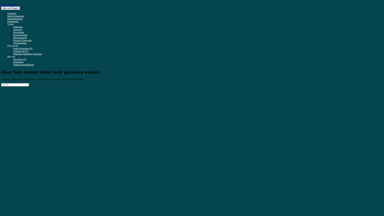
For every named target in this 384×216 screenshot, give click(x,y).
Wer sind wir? (19, 59)
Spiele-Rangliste (15, 19)
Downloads (18, 32)
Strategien (18, 27)
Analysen (17, 29)
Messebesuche (20, 37)
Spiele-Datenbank (15, 16)
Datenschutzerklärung (23, 64)
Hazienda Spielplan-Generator (27, 54)
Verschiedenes (20, 43)
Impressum (18, 62)
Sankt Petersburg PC (23, 48)
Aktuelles (11, 13)
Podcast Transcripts (22, 40)
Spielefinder (13, 21)
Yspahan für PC (20, 51)
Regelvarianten (20, 35)
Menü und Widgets (10, 8)
